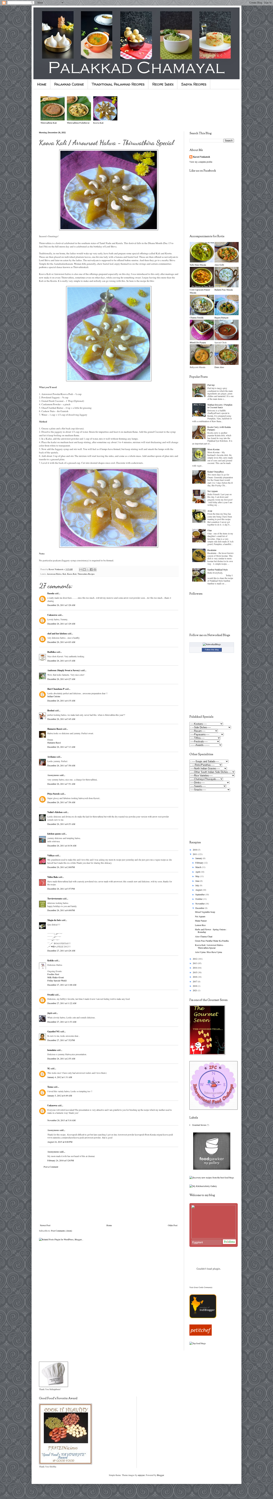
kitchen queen (54, 833)
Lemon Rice (200, 925)
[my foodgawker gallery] (211, 1168)
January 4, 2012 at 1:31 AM (59, 1077)
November (200, 903)
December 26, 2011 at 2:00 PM (61, 867)
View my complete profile (200, 161)
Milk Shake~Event (55, 977)
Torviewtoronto (54, 898)
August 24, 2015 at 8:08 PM (59, 1141)
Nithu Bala (52, 877)
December (200, 907)
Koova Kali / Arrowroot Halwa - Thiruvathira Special (209, 946)
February (199, 862)
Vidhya (50, 855)
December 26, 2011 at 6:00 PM (61, 910)
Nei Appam (212, 491)
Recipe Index (162, 84)
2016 (195, 976)
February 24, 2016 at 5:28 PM (60, 1160)
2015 (195, 972)
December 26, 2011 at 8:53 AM (61, 823)
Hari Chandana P (55, 688)
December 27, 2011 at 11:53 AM (61, 1021)
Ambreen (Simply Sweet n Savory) (63, 670)
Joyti (49, 1013)
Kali (64, 574)
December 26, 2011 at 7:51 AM (61, 783)
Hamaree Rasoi (54, 728)
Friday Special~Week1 (57, 980)
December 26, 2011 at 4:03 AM (61, 641)
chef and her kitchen (57, 633)
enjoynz (141, 1475)
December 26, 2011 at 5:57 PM (61, 888)
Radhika (51, 652)
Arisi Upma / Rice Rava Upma (208, 952)
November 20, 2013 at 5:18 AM (61, 1120)
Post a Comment (51, 1166)
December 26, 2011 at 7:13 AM (61, 746)
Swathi (50, 994)
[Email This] (81, 569)
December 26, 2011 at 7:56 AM (61, 802)
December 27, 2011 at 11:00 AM (61, 984)
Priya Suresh (53, 793)
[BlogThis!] (84, 569)
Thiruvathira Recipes (86, 574)
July (197, 885)
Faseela (50, 593)
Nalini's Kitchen (55, 812)
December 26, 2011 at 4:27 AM (61, 678)
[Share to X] (88, 569)
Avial (209, 510)
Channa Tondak (197, 317)
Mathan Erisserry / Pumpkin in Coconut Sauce (219, 406)
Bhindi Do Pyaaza (198, 342)
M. (48, 1068)
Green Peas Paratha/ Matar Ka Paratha (212, 940)
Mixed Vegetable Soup (205, 911)
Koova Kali (72, 574)
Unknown (52, 615)
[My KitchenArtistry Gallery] (203, 1186)
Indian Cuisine (53, 696)
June (197, 880)
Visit (200, 1287)
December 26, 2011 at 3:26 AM (61, 605)
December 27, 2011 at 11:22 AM (61, 1003)
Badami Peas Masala (223, 289)
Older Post (172, 1225)
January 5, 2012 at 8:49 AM (59, 1095)
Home (41, 84)
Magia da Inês (54, 920)
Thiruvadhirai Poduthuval (78, 122)
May (197, 876)
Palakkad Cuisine (69, 84)
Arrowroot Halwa (54, 574)
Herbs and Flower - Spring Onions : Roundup (211, 930)
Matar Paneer (201, 920)
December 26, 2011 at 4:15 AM (61, 660)
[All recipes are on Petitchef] (200, 1334)
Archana (51, 756)
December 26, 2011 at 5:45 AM (61, 718)
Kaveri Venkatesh (201, 156)
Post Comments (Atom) (61, 1230)
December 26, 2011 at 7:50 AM (61, 765)
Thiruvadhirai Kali (48, 122)
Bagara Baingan (221, 317)
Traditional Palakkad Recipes (118, 84)
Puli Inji (210, 384)
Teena (50, 1086)
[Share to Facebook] (91, 569)
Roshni (50, 710)
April (198, 871)
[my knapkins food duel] (211, 1177)
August (198, 889)
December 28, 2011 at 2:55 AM (61, 1058)
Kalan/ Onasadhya (215, 471)
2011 (195, 854)
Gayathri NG (53, 1031)
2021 (195, 990)
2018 (195, 985)
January (199, 858)
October (199, 898)
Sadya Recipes (193, 84)
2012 (195, 958)
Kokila (50, 960)
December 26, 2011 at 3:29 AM (61, 623)
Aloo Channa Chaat (203, 936)
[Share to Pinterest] (95, 569)
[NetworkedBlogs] (212, 644)
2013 (195, 963)
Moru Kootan (213, 449)
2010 (195, 849)
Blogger (160, 1475)
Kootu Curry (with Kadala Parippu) (219, 428)
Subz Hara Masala (198, 264)
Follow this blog (212, 649)
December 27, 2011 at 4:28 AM (61, 950)
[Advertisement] (108, 1196)
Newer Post (45, 1225)
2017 (195, 981)
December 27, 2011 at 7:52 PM (61, 1040)
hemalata (51, 1050)
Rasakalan (211, 549)
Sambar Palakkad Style (217, 569)
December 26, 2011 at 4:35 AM (61, 700)
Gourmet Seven (199, 1124)
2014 (195, 967)
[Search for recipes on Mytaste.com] (197, 1343)
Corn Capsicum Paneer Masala (200, 291)
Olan (209, 530)
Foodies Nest (53, 974)
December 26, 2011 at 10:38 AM (61, 845)
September (200, 894)
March (198, 867)
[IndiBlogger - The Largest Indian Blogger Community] (202, 1317)
